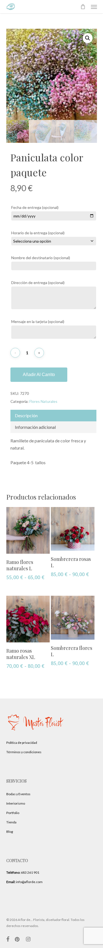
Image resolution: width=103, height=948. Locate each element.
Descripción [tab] (26, 415)
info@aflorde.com (24, 882)
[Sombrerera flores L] (72, 617)
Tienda (11, 822)
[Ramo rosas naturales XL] (28, 619)
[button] (94, 6)
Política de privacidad (21, 742)
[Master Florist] (36, 734)
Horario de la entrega (38, 232)
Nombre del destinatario (40, 257)
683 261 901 (22, 872)
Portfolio (12, 813)
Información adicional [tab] (35, 427)
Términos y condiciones (23, 752)
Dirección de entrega (38, 282)
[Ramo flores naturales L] (28, 530)
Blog (9, 831)
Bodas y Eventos (18, 794)
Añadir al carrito (39, 374)
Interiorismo (15, 803)
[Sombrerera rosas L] (72, 529)
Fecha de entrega (35, 207)
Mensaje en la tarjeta (37, 321)
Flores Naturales (43, 401)
